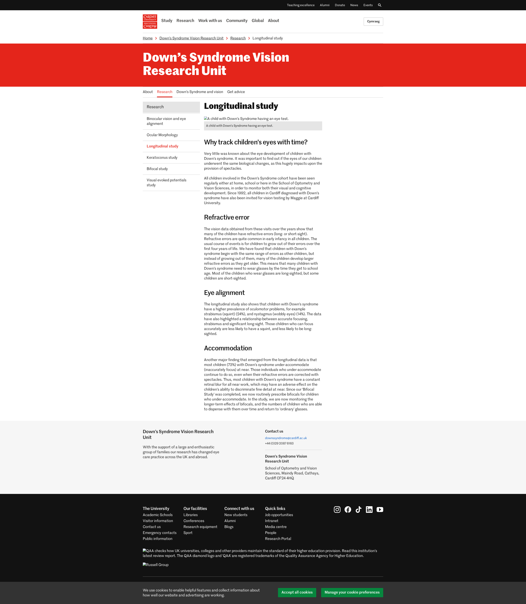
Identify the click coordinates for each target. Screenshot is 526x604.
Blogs (228, 527)
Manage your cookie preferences (352, 592)
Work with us (210, 21)
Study (166, 21)
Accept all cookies (297, 592)
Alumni (325, 5)
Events (368, 5)
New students (235, 515)
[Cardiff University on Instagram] (337, 509)
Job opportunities (279, 515)
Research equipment (200, 527)
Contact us (152, 527)
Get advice (236, 92)
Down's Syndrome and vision (199, 92)
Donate (340, 5)
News (354, 5)
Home (148, 38)
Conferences (193, 521)
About (273, 21)
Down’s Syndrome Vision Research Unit (191, 38)
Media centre (276, 527)
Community (237, 21)
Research (185, 21)
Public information (157, 539)
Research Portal (278, 539)
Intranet (271, 521)
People (270, 533)
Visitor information (158, 521)
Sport (188, 533)
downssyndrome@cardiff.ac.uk (286, 438)
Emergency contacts (159, 533)
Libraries (190, 515)
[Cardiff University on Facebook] (348, 509)
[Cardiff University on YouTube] (380, 509)
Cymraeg (373, 21)
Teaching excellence (301, 5)
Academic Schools (158, 515)
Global (258, 21)
